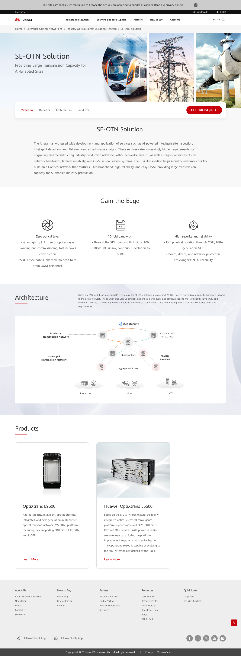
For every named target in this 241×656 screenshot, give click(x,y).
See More (20, 614)
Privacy (149, 652)
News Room (21, 601)
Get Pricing (63, 596)
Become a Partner (108, 596)
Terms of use (164, 652)
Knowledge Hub (150, 610)
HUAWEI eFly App (72, 638)
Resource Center (150, 601)
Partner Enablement (109, 605)
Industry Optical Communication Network (92, 28)
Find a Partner (106, 601)
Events (18, 605)
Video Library (149, 605)
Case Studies (148, 596)
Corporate (189, 596)
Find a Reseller (64, 601)
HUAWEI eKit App (35, 638)
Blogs (144, 614)
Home (18, 28)
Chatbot (61, 605)
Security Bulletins (192, 601)
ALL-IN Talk (147, 619)
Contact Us (20, 610)
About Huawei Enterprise (28, 596)
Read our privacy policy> (168, 4)
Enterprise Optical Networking (45, 28)
